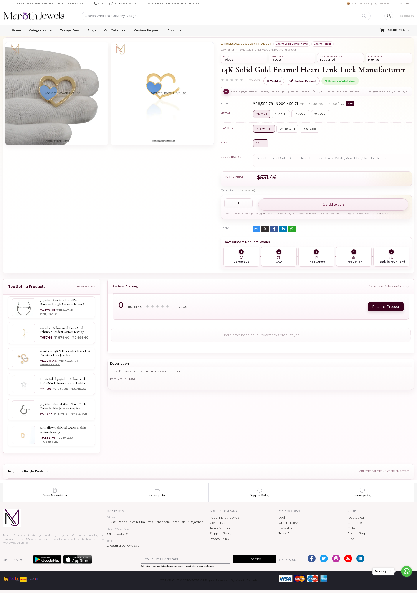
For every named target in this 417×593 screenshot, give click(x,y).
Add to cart (334, 204)
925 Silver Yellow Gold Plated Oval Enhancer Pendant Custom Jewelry (62, 329)
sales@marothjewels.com (124, 545)
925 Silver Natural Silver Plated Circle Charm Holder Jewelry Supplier (63, 406)
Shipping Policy (221, 533)
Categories (355, 522)
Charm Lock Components (292, 43)
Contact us (217, 522)
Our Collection (115, 30)
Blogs (92, 30)
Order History (288, 522)
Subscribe (254, 559)
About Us (174, 30)
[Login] (388, 16)
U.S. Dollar (403, 3)
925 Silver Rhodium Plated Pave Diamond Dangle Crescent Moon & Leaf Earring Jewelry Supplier (62, 302)
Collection (355, 528)
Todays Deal (70, 30)
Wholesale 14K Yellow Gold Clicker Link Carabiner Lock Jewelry (65, 353)
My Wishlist (286, 528)
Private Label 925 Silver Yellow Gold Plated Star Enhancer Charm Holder (62, 381)
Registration (406, 15)
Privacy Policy (219, 538)
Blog (351, 538)
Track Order (287, 533)
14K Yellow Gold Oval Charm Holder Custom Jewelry (63, 429)
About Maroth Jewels (224, 517)
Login (282, 517)
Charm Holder (322, 43)
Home (16, 30)
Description (119, 364)
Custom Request (147, 30)
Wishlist (275, 80)
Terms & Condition (222, 528)
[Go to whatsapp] (406, 571)
